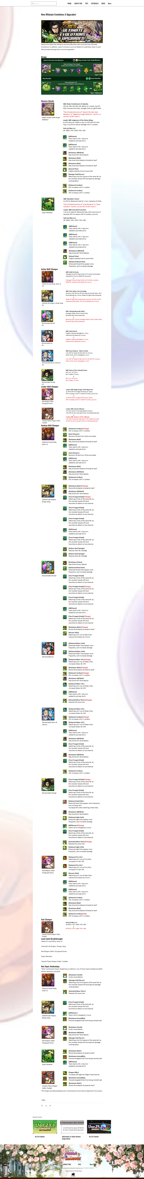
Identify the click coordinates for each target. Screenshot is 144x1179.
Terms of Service (69, 1170)
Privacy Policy (78, 1170)
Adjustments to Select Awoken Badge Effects (71, 1138)
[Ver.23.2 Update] (99, 1127)
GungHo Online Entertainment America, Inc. (71, 1168)
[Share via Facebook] (42, 1105)
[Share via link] (50, 1105)
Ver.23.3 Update (40, 1137)
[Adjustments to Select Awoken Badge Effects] (72, 1127)
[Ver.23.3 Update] (45, 1127)
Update (43, 1100)
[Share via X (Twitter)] (46, 1105)
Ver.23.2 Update (94, 1137)
